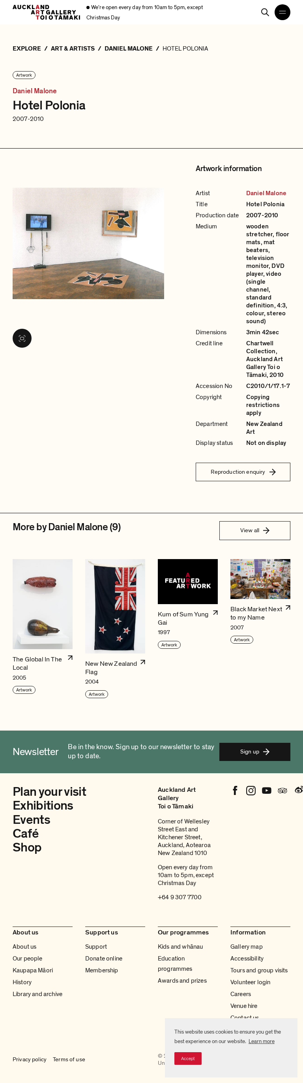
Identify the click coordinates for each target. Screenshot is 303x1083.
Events (31, 820)
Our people (28, 958)
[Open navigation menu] (282, 12)
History (22, 982)
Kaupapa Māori (33, 970)
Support (96, 946)
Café (25, 833)
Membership (101, 970)
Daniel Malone (35, 91)
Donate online (103, 958)
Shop (27, 847)
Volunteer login (250, 982)
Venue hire (244, 1006)
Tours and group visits (259, 970)
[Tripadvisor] (282, 790)
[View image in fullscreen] (22, 338)
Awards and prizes (182, 980)
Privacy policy (30, 1059)
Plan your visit (49, 791)
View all (249, 530)
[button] (43, 629)
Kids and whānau (180, 946)
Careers (240, 994)
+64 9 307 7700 (180, 897)
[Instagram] (251, 790)
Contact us (244, 1017)
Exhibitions (43, 805)
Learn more (262, 1041)
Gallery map (246, 946)
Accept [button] (188, 1058)
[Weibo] (298, 790)
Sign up (249, 751)
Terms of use (69, 1059)
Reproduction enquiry (238, 472)
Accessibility (247, 958)
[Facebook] (235, 790)
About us (24, 946)
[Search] (265, 12)
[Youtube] (266, 790)
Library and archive (37, 994)
